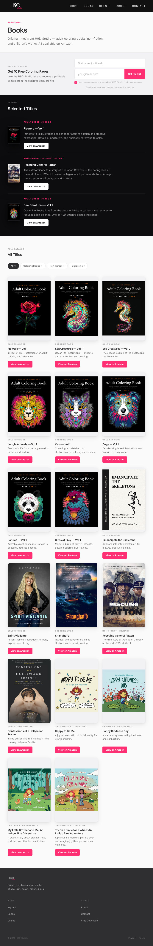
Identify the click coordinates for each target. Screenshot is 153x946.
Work (74, 5)
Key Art (12, 907)
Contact (138, 5)
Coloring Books (33, 266)
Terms (142, 938)
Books (88, 5)
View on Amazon (36, 146)
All (13, 266)
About (121, 5)
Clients (104, 5)
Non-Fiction (57, 266)
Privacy (131, 938)
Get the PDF (134, 74)
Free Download (89, 920)
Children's (78, 266)
